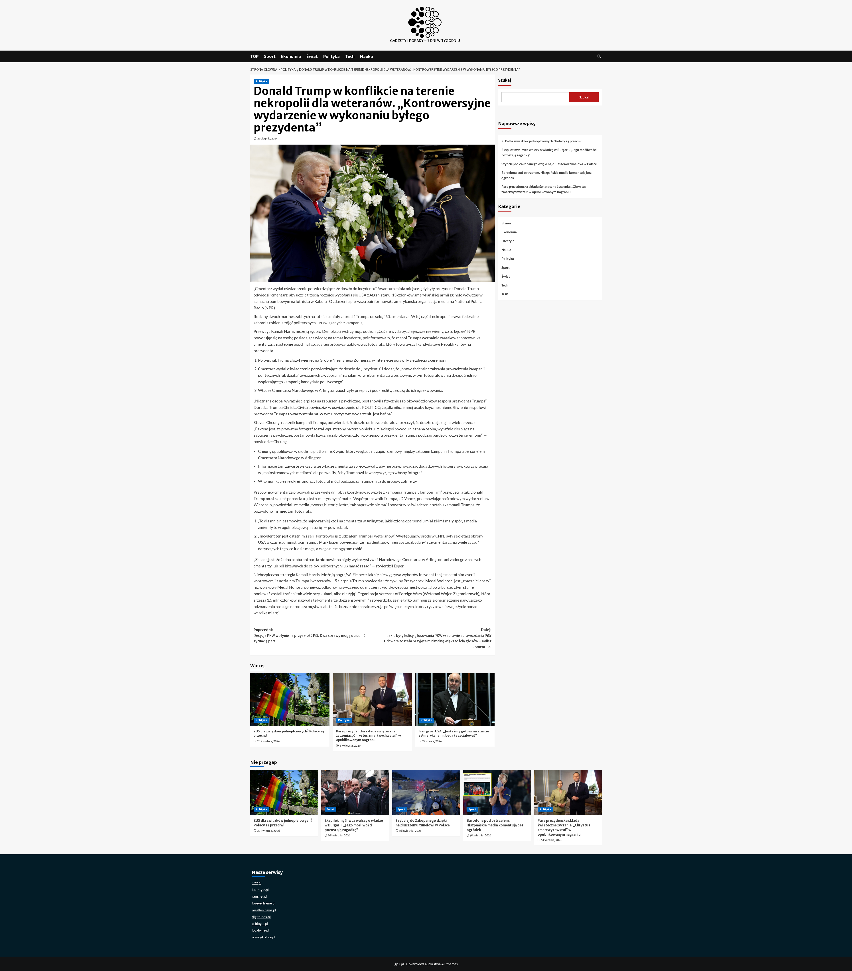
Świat (312, 56)
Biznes (506, 223)
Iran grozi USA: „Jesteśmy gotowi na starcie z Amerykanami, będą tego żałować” (454, 733)
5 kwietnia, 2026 (350, 745)
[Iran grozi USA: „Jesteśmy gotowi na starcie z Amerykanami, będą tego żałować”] (455, 699)
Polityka (331, 56)
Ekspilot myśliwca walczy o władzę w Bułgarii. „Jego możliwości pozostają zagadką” (549, 152)
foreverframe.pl (263, 903)
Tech (350, 56)
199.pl (256, 883)
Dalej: (437, 638)
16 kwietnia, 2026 (339, 835)
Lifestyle (507, 241)
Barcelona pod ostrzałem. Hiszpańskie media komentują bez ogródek (546, 175)
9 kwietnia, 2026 (480, 835)
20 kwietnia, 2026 (268, 741)
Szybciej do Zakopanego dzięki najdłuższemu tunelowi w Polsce (549, 164)
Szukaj (504, 80)
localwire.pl (260, 930)
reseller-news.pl (264, 910)
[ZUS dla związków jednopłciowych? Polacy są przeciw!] (289, 699)
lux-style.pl (260, 889)
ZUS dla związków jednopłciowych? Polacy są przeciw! (541, 141)
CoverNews (415, 964)
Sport (270, 56)
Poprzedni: (309, 635)
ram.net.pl (259, 896)
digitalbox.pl (261, 916)
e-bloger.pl (260, 923)
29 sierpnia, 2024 (267, 138)
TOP (254, 56)
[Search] (599, 56)
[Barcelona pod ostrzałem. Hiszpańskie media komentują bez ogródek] (497, 792)
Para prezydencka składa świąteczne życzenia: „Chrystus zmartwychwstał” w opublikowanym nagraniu (368, 735)
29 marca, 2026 (432, 741)
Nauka (366, 56)
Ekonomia (291, 56)
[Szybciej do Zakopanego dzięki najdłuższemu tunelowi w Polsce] (426, 792)
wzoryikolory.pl (263, 937)
